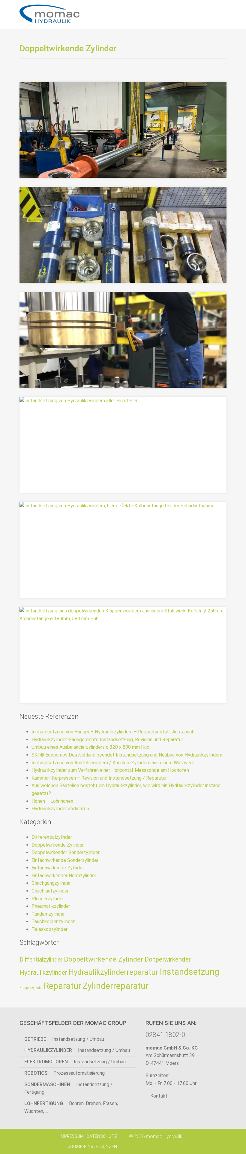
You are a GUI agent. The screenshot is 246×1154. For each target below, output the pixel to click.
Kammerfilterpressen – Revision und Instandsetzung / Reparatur (99, 778)
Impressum (71, 1136)
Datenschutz (102, 1136)
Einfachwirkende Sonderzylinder (65, 860)
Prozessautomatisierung (64, 1073)
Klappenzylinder (31, 988)
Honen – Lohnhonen (52, 801)
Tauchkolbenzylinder (53, 921)
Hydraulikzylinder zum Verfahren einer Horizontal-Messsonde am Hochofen (110, 770)
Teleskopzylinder (50, 929)
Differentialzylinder (52, 837)
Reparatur (62, 986)
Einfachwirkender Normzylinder (64, 875)
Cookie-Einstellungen (92, 1146)
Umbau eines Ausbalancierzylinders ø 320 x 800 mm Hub (90, 747)
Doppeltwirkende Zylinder (103, 959)
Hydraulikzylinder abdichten (60, 808)
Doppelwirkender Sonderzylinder (66, 852)
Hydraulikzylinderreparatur (113, 972)
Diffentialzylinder (41, 959)
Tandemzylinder (48, 914)
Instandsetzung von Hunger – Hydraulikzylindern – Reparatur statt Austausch (113, 732)
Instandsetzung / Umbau (64, 1039)
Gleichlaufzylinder (50, 891)
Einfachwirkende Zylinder (58, 868)
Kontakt (158, 1096)
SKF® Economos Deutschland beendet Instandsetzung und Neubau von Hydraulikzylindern (127, 755)
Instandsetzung (189, 972)
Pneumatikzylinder (51, 906)
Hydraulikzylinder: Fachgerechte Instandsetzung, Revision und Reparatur (107, 739)
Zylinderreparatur (115, 986)
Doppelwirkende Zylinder (58, 845)
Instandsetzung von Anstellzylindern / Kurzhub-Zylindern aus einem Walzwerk (113, 763)
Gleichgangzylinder (51, 883)
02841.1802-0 (165, 1034)
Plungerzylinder (48, 899)
